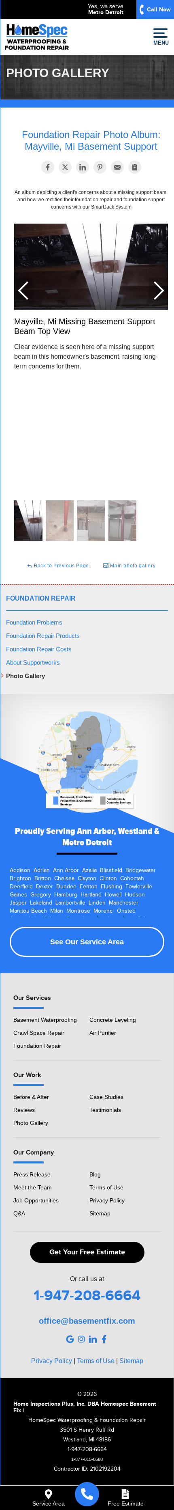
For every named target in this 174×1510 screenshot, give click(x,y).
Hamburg (65, 895)
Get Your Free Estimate (87, 1252)
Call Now (159, 9)
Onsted (126, 911)
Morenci (103, 911)
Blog (95, 1174)
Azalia (89, 870)
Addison (20, 870)
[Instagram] (81, 1339)
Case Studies (106, 1097)
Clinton (108, 878)
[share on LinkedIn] (82, 167)
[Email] (117, 167)
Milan (56, 911)
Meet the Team (32, 1187)
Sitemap (99, 1213)
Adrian (42, 870)
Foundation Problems (34, 622)
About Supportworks (33, 662)
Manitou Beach (28, 911)
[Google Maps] (70, 1339)
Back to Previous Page (61, 566)
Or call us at (87, 1279)
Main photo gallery (132, 566)
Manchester (123, 903)
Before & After (31, 1097)
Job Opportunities (36, 1200)
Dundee (66, 886)
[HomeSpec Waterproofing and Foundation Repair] (87, 1494)
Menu (160, 42)
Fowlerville (138, 886)
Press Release (32, 1174)
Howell (113, 895)
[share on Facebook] (47, 167)
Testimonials (105, 1110)
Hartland (91, 895)
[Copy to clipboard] (134, 167)
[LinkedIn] (93, 1339)
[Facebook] (104, 1339)
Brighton (20, 878)
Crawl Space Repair (38, 1033)
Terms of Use (106, 1187)
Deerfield (21, 886)
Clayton (87, 878)
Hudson (135, 895)
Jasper (18, 903)
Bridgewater (140, 870)
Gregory (40, 895)
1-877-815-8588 (87, 1459)
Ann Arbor (66, 870)
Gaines (18, 895)
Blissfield (111, 870)
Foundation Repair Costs (39, 649)
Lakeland (41, 903)
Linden (97, 903)
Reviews (24, 1110)
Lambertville (70, 903)
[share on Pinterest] (99, 167)
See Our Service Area (87, 942)
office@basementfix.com (87, 1320)
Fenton (89, 886)
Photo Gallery (25, 675)
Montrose (78, 911)
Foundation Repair (41, 598)
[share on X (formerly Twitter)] (65, 167)
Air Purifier (102, 1033)
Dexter (44, 886)
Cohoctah (132, 878)
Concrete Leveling (112, 1020)
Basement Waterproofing (45, 1020)
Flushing (111, 886)
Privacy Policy (107, 1200)
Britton (42, 878)
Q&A (19, 1213)
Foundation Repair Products (43, 635)
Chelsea (64, 878)
